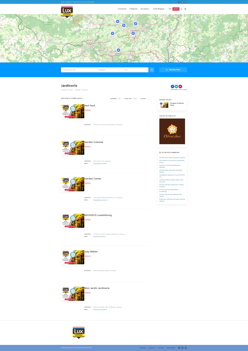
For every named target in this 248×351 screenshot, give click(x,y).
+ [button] (2, 16)
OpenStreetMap (232, 61)
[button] (181, 9)
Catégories (133, 9)
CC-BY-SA (245, 61)
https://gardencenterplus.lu (100, 200)
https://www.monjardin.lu (100, 309)
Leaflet (220, 61)
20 (119, 99)
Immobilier (78, 90)
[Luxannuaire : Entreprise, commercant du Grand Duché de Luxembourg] (67, 11)
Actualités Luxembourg (170, 152)
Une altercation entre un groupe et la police (172, 157)
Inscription (144, 9)
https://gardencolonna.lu (99, 163)
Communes (122, 9)
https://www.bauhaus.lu (99, 236)
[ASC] (147, 99)
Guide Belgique (158, 9)
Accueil (71, 90)
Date (134, 99)
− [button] (2, 19)
